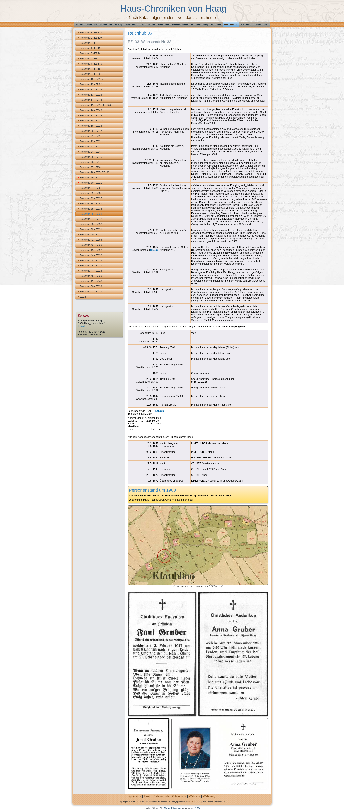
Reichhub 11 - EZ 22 (91, 84)
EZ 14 (83, 296)
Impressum (134, 796)
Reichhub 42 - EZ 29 (91, 245)
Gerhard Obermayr (172, 808)
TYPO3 (196, 808)
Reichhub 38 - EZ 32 (91, 224)
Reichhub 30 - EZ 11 (91, 182)
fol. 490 (154, 250)
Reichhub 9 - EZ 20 (90, 74)
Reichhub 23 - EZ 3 (90, 146)
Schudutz (262, 24)
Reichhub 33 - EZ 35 (91, 198)
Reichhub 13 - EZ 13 (91, 94)
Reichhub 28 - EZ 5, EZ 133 (94, 172)
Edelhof (92, 24)
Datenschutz (161, 796)
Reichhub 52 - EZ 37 (91, 291)
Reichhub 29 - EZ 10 (91, 177)
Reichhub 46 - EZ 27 (91, 265)
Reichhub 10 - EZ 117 (91, 79)
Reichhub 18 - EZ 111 (91, 120)
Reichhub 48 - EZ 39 (91, 276)
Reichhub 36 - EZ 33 (91, 214)
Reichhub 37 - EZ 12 (91, 219)
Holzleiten (148, 24)
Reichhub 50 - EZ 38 (91, 286)
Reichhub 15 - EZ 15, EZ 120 (95, 105)
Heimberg (131, 24)
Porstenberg (199, 24)
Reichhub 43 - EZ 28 (91, 250)
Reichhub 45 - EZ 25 (91, 260)
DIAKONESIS (194, 802)
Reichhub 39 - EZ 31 (91, 229)
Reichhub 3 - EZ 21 (90, 43)
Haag (118, 24)
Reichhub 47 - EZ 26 (91, 270)
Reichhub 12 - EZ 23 (91, 89)
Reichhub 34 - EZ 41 (91, 203)
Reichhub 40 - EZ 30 (91, 234)
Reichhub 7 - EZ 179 (91, 63)
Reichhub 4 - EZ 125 (91, 48)
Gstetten (106, 24)
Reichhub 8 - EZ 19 (90, 69)
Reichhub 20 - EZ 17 (91, 131)
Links (147, 796)
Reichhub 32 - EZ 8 (90, 193)
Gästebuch (179, 796)
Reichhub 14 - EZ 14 (91, 100)
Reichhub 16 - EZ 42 (91, 110)
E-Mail (81, 326)
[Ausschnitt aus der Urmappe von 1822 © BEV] (198, 583)
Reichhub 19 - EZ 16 (91, 125)
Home (79, 24)
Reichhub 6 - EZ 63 (90, 58)
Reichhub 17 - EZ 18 (91, 115)
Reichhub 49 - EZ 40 (91, 281)
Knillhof (163, 24)
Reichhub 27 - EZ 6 (90, 167)
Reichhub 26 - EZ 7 (90, 162)
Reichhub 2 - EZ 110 (91, 37)
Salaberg (246, 24)
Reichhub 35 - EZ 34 (91, 208)
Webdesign (210, 796)
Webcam (194, 796)
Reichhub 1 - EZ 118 (91, 32)
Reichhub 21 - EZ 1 (90, 136)
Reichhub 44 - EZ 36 (91, 255)
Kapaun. (159, 411)
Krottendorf (180, 24)
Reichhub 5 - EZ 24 (90, 53)
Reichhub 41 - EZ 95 (91, 239)
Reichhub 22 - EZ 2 (90, 141)
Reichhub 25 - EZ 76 (91, 157)
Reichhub (230, 24)
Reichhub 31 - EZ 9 (90, 188)
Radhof (216, 24)
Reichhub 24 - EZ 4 (90, 151)
